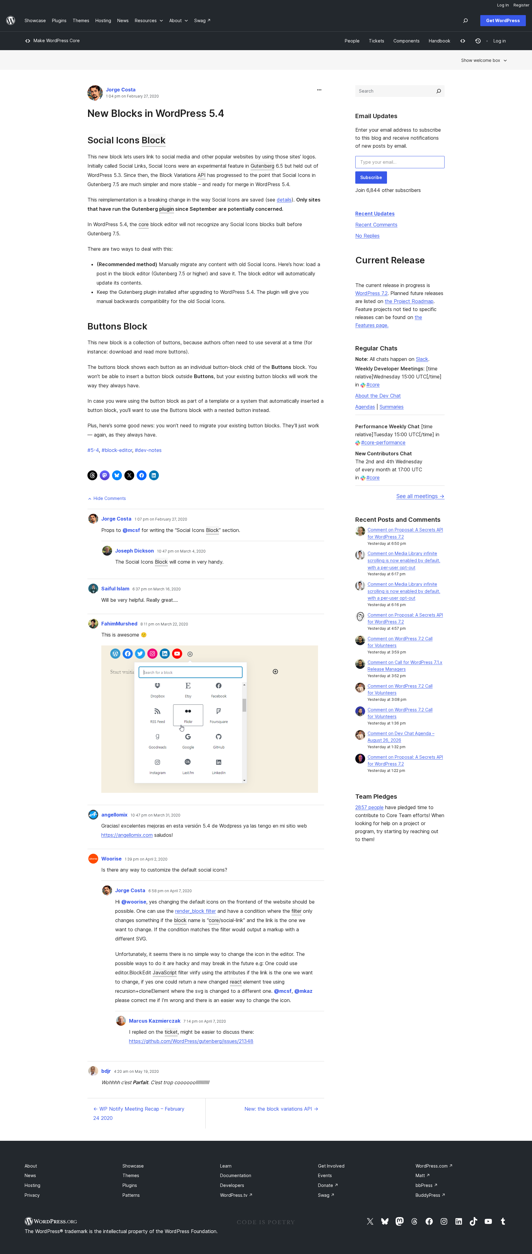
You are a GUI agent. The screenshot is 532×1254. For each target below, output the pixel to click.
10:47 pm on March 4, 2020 (181, 551)
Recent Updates (375, 213)
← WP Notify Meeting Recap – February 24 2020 (138, 1113)
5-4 (93, 450)
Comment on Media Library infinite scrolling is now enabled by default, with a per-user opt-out (404, 560)
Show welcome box (480, 60)
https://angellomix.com (127, 835)
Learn (226, 1165)
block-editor (117, 450)
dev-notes (148, 450)
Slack (422, 359)
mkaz (303, 991)
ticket (171, 1032)
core (144, 224)
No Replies (367, 236)
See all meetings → (420, 496)
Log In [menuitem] (503, 4)
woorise (133, 902)
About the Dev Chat (378, 396)
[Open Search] (465, 20)
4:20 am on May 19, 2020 (136, 1071)
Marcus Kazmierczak (154, 1021)
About (31, 1165)
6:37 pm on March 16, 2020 (156, 589)
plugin (166, 209)
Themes (131, 1175)
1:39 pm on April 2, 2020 (146, 859)
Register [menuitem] (522, 4)
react (236, 982)
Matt (423, 1175)
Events (325, 1175)
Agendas (365, 407)
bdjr (106, 1071)
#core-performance (383, 442)
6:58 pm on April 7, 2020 (170, 891)
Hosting (32, 1185)
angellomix (114, 815)
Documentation (235, 1175)
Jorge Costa (120, 89)
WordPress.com (434, 1165)
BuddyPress (430, 1195)
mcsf (131, 530)
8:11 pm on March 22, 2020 (164, 624)
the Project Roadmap (409, 301)
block (180, 920)
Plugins (130, 1185)
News (30, 1175)
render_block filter (195, 911)
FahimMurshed (119, 624)
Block (154, 140)
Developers (232, 1185)
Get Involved (331, 1165)
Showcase (133, 1165)
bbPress (427, 1185)
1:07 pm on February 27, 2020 (161, 519)
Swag (326, 1195)
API (202, 175)
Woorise (111, 859)
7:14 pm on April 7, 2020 (204, 1021)
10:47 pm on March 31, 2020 (155, 815)
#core (373, 384)
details (284, 200)
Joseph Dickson (134, 551)
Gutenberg (262, 166)
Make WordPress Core (57, 40)
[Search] (439, 91)
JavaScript (165, 972)
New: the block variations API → (281, 1109)
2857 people (369, 807)
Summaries (392, 407)
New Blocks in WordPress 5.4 (155, 113)
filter (296, 911)
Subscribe (371, 177)
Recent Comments (376, 225)
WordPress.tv (236, 1195)
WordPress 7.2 (371, 293)
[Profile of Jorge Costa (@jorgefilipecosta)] (95, 94)
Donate (328, 1185)
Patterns (131, 1195)
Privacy (32, 1195)
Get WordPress (503, 20)
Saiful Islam (115, 588)
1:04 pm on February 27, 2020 (132, 96)
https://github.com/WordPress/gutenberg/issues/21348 (191, 1041)
